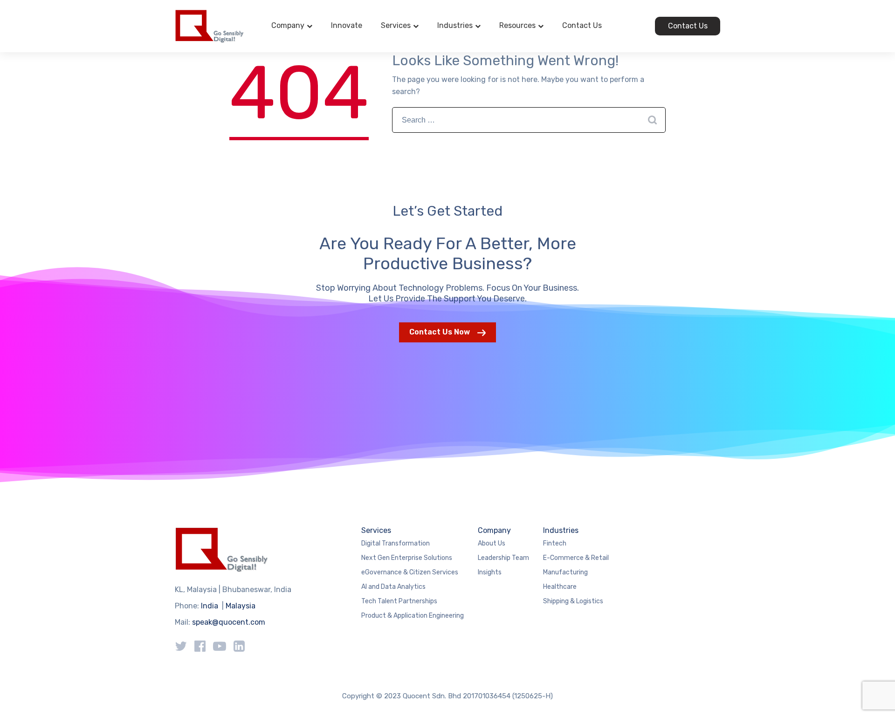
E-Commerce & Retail (576, 558)
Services (396, 25)
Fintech (554, 543)
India (209, 605)
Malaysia (240, 605)
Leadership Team (503, 558)
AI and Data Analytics (393, 587)
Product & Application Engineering (412, 616)
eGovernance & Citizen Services (409, 572)
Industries (455, 25)
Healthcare (560, 587)
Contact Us (582, 25)
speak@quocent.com (228, 622)
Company (287, 25)
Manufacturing (565, 572)
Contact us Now (439, 331)
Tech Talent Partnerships (399, 601)
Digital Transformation (395, 543)
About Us (491, 543)
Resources (517, 25)
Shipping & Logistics (573, 601)
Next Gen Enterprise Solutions (406, 558)
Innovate (346, 25)
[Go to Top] (876, 695)
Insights (490, 572)
